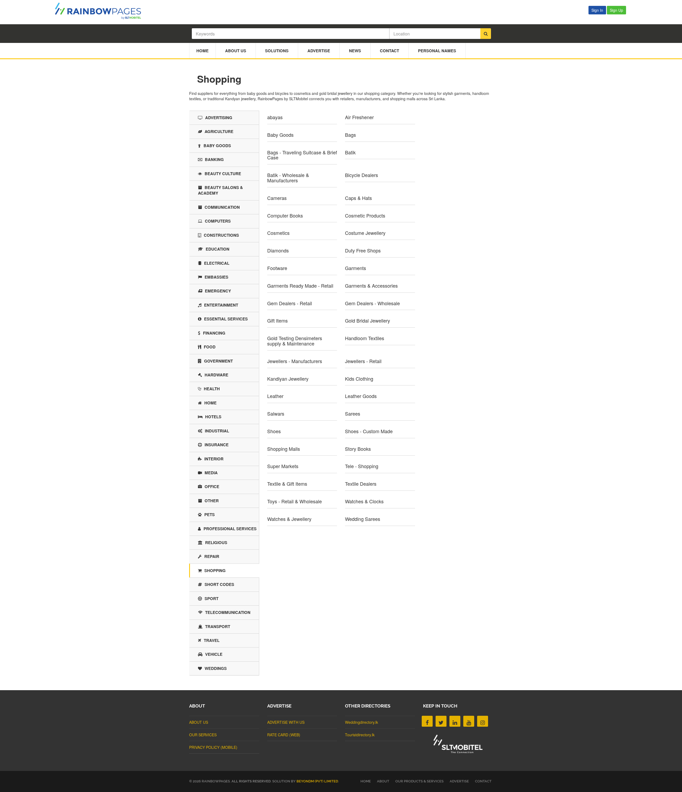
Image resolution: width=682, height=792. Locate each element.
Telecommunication (227, 612)
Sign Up (616, 10)
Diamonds (278, 250)
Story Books (358, 448)
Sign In (597, 10)
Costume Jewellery (365, 232)
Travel (212, 640)
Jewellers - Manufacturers (294, 360)
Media (211, 473)
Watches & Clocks (364, 501)
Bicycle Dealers (361, 174)
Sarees (352, 413)
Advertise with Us (286, 722)
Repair (211, 556)
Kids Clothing (359, 378)
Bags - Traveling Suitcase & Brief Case (302, 155)
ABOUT (383, 781)
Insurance (217, 445)
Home (202, 51)
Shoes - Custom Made (369, 431)
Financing (214, 333)
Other (212, 501)
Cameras (277, 197)
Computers (218, 221)
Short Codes (219, 584)
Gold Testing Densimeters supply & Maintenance (294, 341)
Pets (209, 514)
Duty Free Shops (363, 250)
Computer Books (285, 215)
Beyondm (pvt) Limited (317, 781)
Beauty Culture (223, 173)
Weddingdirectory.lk (361, 722)
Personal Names (437, 51)
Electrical (216, 263)
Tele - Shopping (361, 466)
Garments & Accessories (371, 285)
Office (212, 486)
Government (218, 361)
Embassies (216, 277)
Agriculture (219, 131)
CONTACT (483, 781)
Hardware (216, 375)
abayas (275, 117)
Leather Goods (361, 395)
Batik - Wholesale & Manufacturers (288, 177)
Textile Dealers (360, 483)
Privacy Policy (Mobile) (213, 747)
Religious (216, 542)
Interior (214, 459)
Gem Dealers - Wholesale (372, 303)
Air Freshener (359, 117)
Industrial (217, 431)
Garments (355, 267)
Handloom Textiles (364, 338)
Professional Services (230, 529)
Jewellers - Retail (363, 360)
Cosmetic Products (365, 215)
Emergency (218, 291)
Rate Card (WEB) (283, 734)
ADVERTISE (459, 781)
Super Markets (282, 466)
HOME (365, 781)
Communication (222, 207)
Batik (350, 152)
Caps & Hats (358, 197)
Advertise (318, 51)
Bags (350, 134)
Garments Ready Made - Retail (300, 285)
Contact (389, 51)
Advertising (218, 117)
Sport (211, 598)
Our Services (203, 734)
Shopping (215, 570)
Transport (217, 626)
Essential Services (226, 319)
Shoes (274, 431)
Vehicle (213, 654)
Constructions (221, 235)
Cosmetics (278, 232)
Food (210, 347)
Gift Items (277, 320)
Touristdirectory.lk (360, 734)
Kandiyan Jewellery (287, 378)
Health (212, 389)
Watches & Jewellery (289, 518)
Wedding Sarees (362, 518)
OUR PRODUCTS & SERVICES (419, 781)
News (355, 51)
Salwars (275, 413)
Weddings (216, 668)
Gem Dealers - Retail (289, 303)
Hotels (213, 417)
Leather (275, 395)
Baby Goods (280, 134)
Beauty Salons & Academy (220, 190)
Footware (277, 267)
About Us (235, 51)
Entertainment (221, 305)
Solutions (277, 51)
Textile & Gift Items (287, 483)
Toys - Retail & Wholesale (294, 501)
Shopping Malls (283, 448)
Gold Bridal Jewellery (367, 320)
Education (217, 249)
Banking (214, 159)
